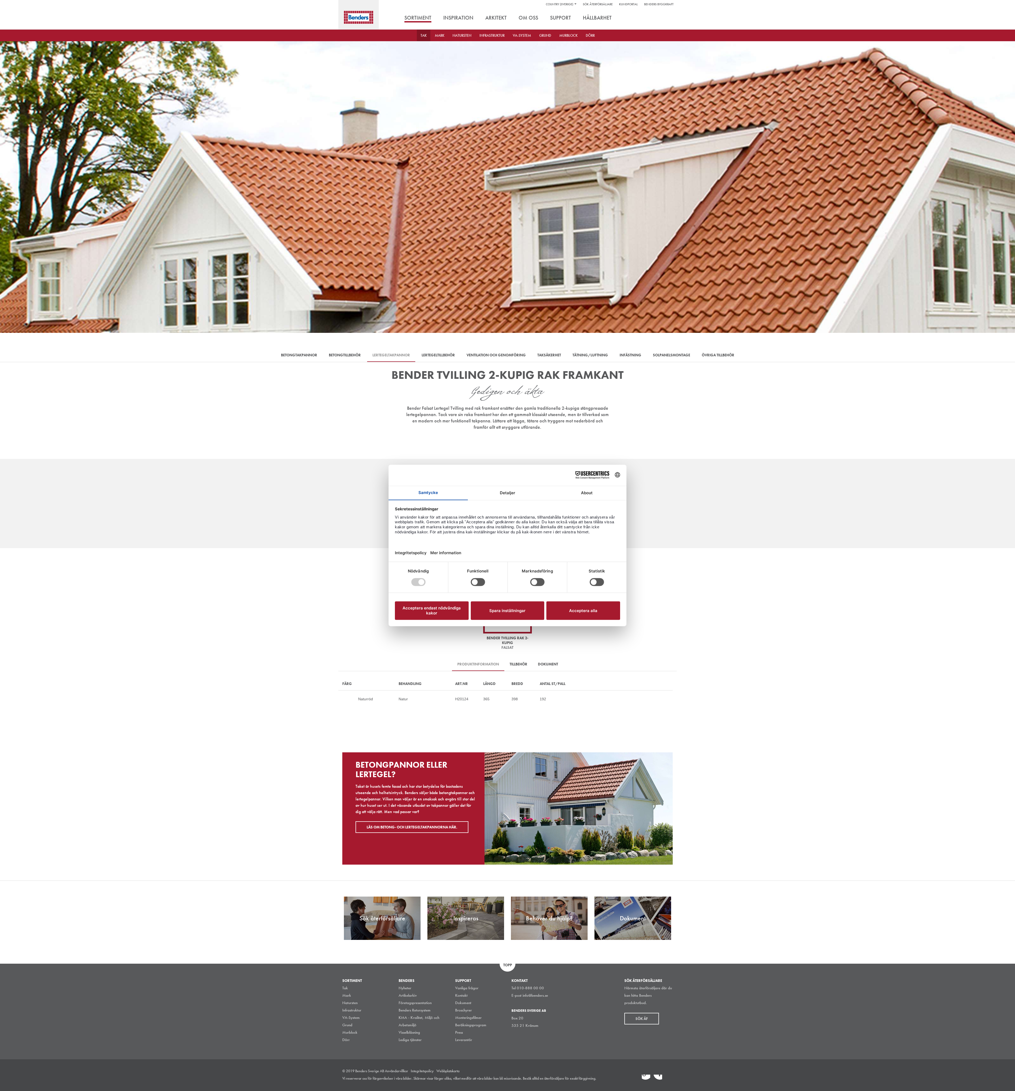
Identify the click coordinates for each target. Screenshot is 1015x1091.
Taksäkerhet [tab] (549, 355)
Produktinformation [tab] (478, 664)
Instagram (634, 1079)
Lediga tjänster (410, 1039)
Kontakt (461, 995)
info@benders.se (535, 995)
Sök (668, 18)
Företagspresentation (415, 1002)
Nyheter (405, 988)
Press (459, 1032)
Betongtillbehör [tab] (345, 355)
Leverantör (463, 1039)
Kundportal (628, 4)
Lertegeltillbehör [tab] (438, 355)
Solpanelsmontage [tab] (671, 355)
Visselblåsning (409, 1032)
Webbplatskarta (447, 1071)
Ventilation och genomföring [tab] (496, 355)
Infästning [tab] (630, 355)
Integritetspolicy (422, 1071)
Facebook (658, 1079)
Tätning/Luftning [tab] (590, 355)
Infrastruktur (492, 35)
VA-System (522, 35)
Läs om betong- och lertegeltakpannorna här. (412, 827)
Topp (507, 965)
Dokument (463, 1002)
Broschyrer (463, 1010)
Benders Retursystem (415, 1010)
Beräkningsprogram (470, 1025)
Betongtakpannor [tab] (299, 355)
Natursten (462, 35)
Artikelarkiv (408, 995)
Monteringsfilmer (468, 1017)
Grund (545, 35)
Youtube (670, 1079)
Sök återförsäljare (598, 4)
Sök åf (641, 1018)
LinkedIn (646, 1079)
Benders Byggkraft (658, 4)
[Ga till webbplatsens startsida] (358, 17)
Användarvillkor (396, 1071)
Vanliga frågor (466, 988)
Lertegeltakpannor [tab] (391, 355)
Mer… (345, 699)
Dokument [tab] (548, 664)
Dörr (590, 35)
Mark (439, 35)
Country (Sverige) (559, 4)
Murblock (568, 35)
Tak (424, 35)
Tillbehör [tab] (518, 664)
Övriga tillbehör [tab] (718, 355)
